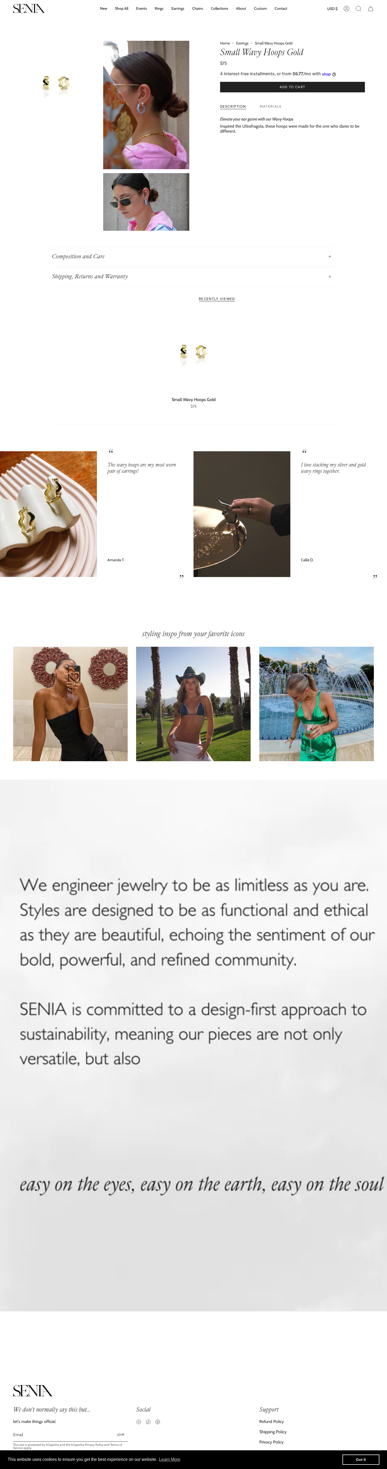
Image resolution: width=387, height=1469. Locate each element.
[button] (219, 8)
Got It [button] (361, 1459)
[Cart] (371, 8)
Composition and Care (78, 256)
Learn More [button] (169, 1459)
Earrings (242, 43)
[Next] (379, 514)
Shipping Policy (272, 1431)
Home (225, 43)
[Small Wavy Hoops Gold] (194, 352)
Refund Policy (271, 1421)
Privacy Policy (94, 1445)
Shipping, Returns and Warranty (90, 276)
